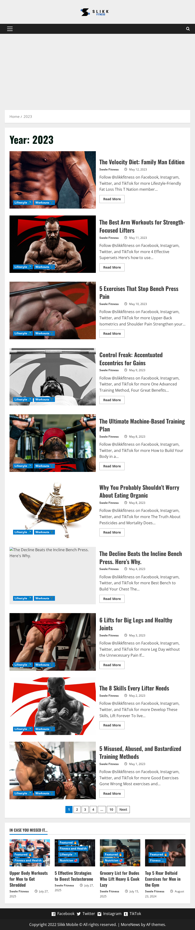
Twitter (89, 913)
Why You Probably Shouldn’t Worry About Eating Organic (53, 509)
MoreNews (130, 924)
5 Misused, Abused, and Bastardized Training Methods (53, 770)
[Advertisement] (97, 69)
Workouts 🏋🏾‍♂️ (44, 202)
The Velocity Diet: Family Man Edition (53, 180)
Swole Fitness (109, 169)
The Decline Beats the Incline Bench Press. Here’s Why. (53, 576)
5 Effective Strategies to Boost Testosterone (74, 876)
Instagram (112, 913)
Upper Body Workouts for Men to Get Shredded (29, 879)
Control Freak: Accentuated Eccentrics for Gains (53, 377)
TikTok (135, 913)
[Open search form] (187, 28)
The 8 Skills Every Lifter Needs (53, 706)
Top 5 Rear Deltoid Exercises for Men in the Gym (162, 879)
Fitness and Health (28, 860)
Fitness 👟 (157, 860)
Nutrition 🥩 (69, 860)
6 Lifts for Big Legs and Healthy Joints (53, 642)
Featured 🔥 (23, 854)
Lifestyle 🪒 (23, 202)
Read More (114, 199)
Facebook (65, 913)
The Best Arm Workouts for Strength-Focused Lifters (53, 244)
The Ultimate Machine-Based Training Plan (53, 443)
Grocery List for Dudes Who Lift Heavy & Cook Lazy (119, 879)
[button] (10, 29)
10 (111, 809)
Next (123, 809)
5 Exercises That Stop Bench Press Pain (53, 310)
